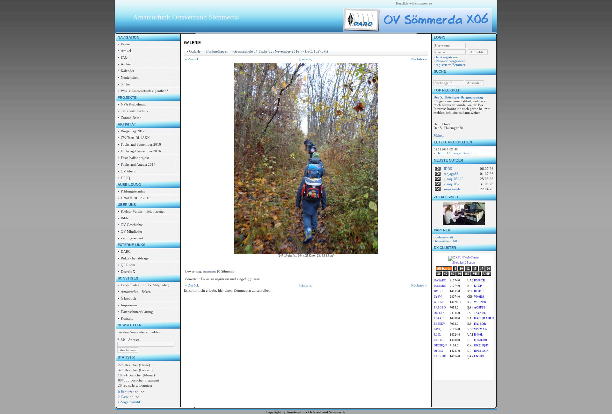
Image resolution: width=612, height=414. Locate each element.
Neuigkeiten (130, 77)
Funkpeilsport (217, 51)
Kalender (127, 71)
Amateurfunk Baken (136, 292)
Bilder (125, 218)
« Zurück (192, 59)
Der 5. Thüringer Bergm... (455, 153)
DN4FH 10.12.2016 (135, 198)
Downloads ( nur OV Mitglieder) (145, 285)
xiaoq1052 (452, 184)
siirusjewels (452, 189)
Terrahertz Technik (135, 111)
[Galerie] (305, 59)
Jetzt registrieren (448, 57)
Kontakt (127, 318)
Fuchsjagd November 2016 (141, 151)
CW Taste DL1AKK (135, 138)
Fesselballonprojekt (135, 158)
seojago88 (451, 174)
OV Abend (128, 171)
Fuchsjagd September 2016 (141, 144)
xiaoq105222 (453, 179)
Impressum (129, 305)
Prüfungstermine (133, 191)
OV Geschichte (132, 225)
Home (125, 44)
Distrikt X (128, 271)
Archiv (126, 64)
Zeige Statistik (130, 402)
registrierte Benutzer (450, 65)
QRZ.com (128, 265)
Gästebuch (128, 298)
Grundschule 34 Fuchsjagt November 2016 (266, 51)
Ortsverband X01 (446, 241)
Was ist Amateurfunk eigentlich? (144, 91)
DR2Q (125, 178)
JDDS (448, 169)
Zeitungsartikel (132, 238)
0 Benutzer (126, 392)
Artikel (126, 51)
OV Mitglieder (131, 231)
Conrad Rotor (131, 118)
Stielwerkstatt (443, 237)
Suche (125, 84)
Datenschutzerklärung (137, 312)
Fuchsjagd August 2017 (138, 164)
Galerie (194, 51)
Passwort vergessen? (450, 61)
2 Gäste (123, 397)
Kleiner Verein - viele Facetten (143, 211)
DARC (125, 251)
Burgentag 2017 (133, 131)
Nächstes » (419, 59)
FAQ (124, 57)
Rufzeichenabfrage (135, 258)
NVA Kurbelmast (133, 104)
